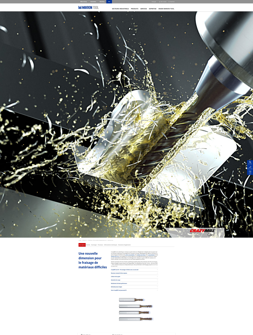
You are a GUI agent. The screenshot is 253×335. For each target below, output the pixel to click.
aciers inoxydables (130, 255)
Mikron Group (83, 1)
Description (82, 245)
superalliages (151, 255)
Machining (102, 1)
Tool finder (250, 163)
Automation (93, 1)
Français (154, 1)
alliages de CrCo (115, 256)
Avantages (94, 245)
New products (250, 168)
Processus (100, 245)
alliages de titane (141, 255)
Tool (109, 1)
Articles (88, 245)
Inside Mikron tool (166, 9)
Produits (134, 9)
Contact (250, 173)
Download (172, 1)
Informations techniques (110, 245)
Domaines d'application (124, 245)
